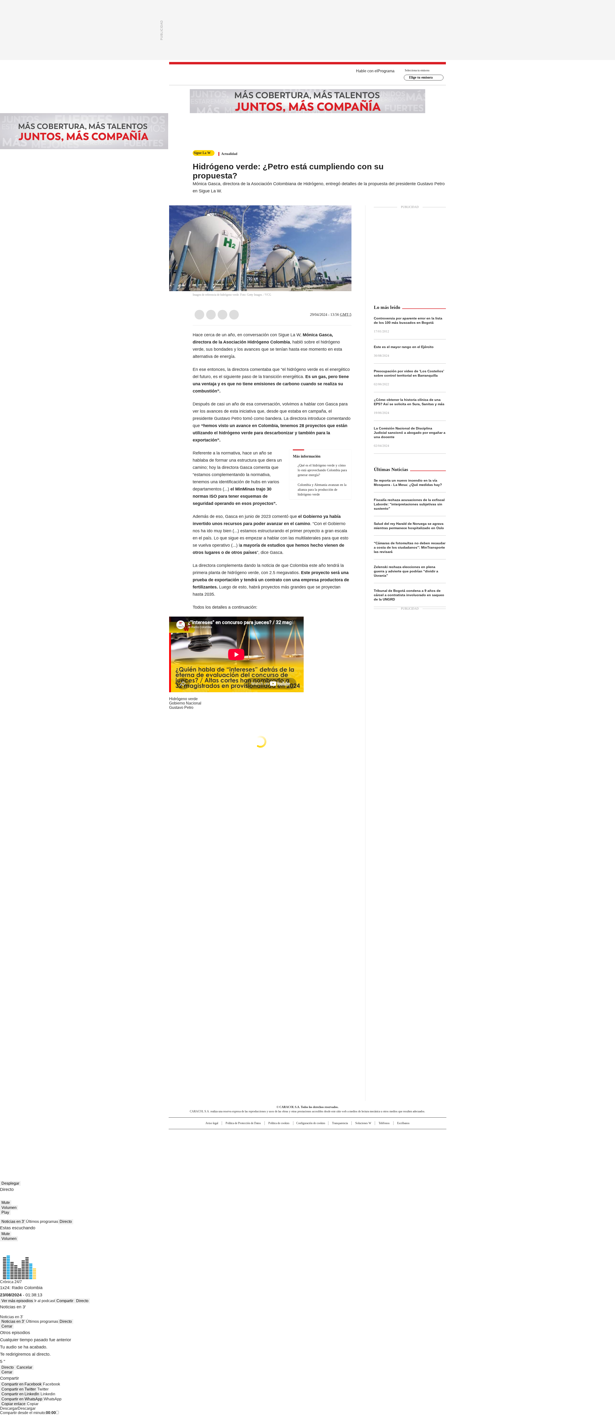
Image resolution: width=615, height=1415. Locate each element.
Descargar (9, 1408)
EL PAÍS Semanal (352, 1142)
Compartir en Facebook (21, 1384)
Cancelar (24, 1367)
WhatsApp (234, 314)
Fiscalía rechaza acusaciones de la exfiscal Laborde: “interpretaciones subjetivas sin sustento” (409, 504)
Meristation (382, 1149)
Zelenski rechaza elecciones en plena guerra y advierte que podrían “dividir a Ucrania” (406, 571)
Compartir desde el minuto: (28, 1413)
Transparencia (340, 1123)
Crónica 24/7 (11, 1282)
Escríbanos (403, 1123)
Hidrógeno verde (183, 699)
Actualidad (229, 154)
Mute (5, 1203)
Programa (386, 71)
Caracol (394, 1135)
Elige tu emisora (421, 77)
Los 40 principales (272, 1135)
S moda (337, 1149)
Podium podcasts (295, 1149)
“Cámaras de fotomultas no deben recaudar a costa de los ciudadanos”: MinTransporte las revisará (409, 547)
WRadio (307, 74)
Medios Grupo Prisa (210, 1151)
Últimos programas (42, 1221)
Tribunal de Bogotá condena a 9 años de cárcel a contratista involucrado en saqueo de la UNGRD (409, 595)
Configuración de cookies (310, 1123)
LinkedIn (222, 314)
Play (5, 1212)
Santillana (295, 1135)
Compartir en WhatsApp (21, 1399)
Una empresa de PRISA (210, 1139)
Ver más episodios (17, 1301)
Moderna (273, 1149)
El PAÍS (251, 1135)
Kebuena (392, 1142)
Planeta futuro (372, 1142)
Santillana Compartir (321, 1135)
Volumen (9, 1208)
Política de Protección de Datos (243, 1123)
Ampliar (342, 215)
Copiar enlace (13, 1404)
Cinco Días (317, 1142)
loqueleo (358, 1149)
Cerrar (6, 1326)
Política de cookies (278, 1123)
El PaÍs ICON (316, 1149)
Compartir (64, 1301)
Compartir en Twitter (18, 1389)
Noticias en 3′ (13, 1221)
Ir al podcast (44, 1301)
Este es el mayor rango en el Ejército (404, 347)
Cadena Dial (335, 1142)
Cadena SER (344, 1135)
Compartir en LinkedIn (20, 1394)
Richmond (249, 1149)
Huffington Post (258, 1142)
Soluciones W (363, 1123)
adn (376, 1135)
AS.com (360, 1135)
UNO (283, 1142)
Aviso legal (211, 1123)
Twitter (211, 314)
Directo (66, 1221)
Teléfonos (384, 1123)
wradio (298, 1142)
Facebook (199, 314)
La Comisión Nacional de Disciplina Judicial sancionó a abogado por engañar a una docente (409, 432)
